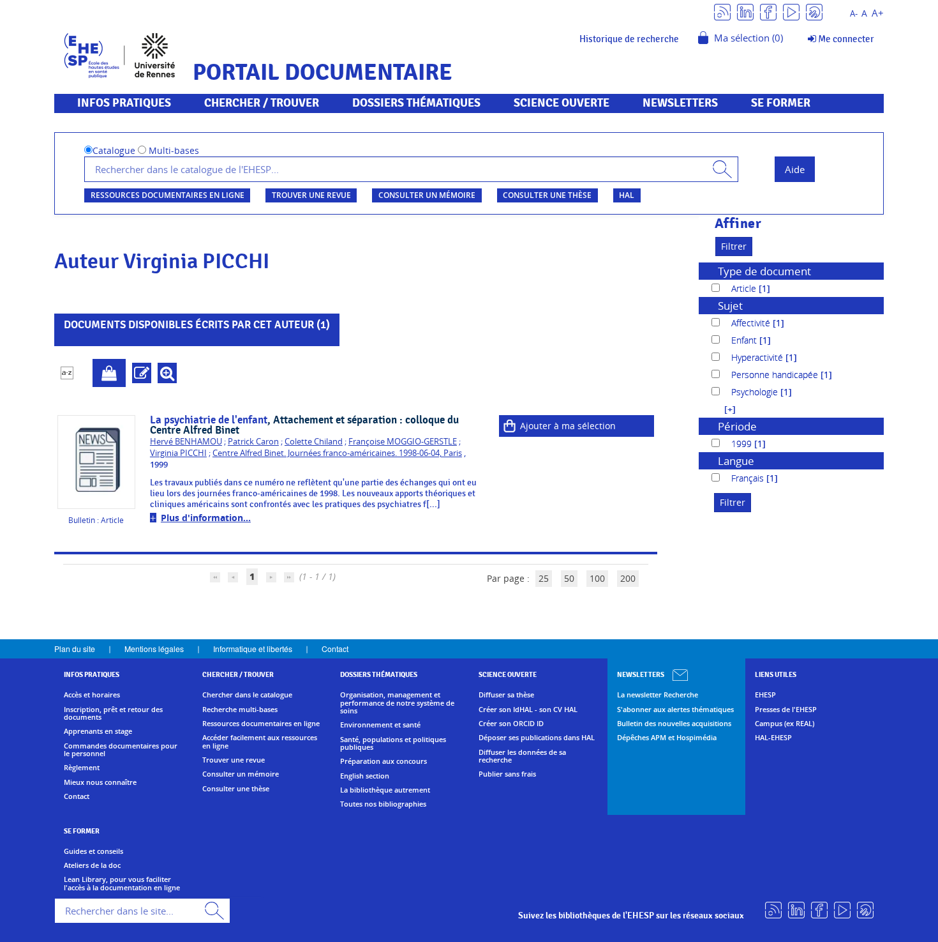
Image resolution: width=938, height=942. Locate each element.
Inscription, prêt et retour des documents (113, 714)
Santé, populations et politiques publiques (393, 744)
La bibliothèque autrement (385, 790)
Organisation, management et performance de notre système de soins (397, 703)
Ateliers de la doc (92, 865)
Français (748, 478)
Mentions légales (154, 648)
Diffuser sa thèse (506, 695)
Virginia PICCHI (178, 453)
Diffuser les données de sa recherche (522, 756)
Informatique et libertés (252, 648)
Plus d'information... (206, 518)
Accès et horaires (92, 695)
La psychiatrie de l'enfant (208, 420)
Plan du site (74, 648)
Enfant (745, 340)
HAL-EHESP (773, 737)
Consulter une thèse (547, 195)
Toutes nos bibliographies (383, 804)
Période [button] (737, 426)
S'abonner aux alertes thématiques (675, 709)
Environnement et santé (380, 725)
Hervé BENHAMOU (186, 441)
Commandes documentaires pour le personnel (120, 750)
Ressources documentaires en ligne (167, 195)
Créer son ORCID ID (511, 723)
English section (364, 776)
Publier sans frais (507, 774)
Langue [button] (736, 460)
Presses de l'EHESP (786, 709)
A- (854, 13)
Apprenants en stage (98, 731)
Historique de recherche (629, 39)
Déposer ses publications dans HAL (537, 737)
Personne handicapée (776, 374)
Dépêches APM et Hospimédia (667, 737)
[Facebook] (768, 11)
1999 (742, 443)
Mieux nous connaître (100, 782)
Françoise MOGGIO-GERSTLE (402, 441)
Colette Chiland (314, 441)
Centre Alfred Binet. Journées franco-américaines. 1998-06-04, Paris (337, 453)
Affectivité (752, 323)
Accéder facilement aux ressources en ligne (259, 742)
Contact (335, 648)
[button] (723, 409)
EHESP (765, 695)
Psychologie (755, 392)
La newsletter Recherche (657, 695)
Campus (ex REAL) (784, 723)
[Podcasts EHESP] (814, 11)
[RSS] (722, 11)
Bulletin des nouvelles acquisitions (674, 723)
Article (745, 288)
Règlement (82, 767)
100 (597, 578)
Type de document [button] (764, 271)
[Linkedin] (745, 11)
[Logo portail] (119, 54)
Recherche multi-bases (240, 709)
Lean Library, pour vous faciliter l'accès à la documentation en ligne (122, 884)
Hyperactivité (758, 357)
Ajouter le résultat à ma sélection (109, 373)
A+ (878, 13)
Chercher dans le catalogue (247, 695)
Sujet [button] (730, 305)
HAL (626, 195)
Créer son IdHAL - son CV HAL (528, 709)
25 (544, 578)
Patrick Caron (253, 441)
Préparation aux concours (383, 761)
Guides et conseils (93, 851)
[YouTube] (791, 11)
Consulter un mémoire (426, 195)
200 (628, 578)
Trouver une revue (311, 195)
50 (569, 578)
